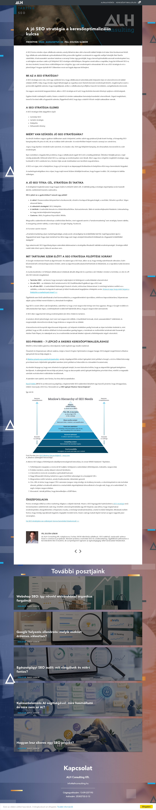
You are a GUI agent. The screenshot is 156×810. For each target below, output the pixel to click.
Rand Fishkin (31, 384)
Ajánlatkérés (107, 2)
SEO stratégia (118, 504)
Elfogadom (146, 806)
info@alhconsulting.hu (78, 783)
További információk (65, 806)
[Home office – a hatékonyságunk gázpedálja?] (80, 552)
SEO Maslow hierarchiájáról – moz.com (55, 455)
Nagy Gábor (33, 606)
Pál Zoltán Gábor (76, 42)
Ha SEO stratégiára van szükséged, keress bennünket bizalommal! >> (52, 521)
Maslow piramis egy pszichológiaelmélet (43, 359)
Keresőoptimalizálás (126, 2)
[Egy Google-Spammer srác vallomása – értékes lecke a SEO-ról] (76, 552)
